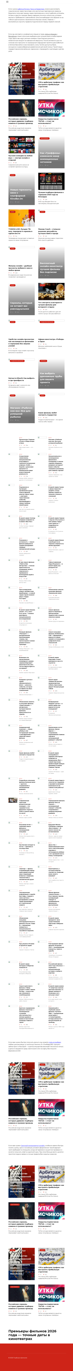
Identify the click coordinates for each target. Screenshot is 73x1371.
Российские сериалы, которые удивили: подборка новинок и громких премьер (20, 121)
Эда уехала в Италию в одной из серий (26, 944)
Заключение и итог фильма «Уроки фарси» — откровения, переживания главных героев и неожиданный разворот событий (56, 734)
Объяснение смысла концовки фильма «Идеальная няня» (56, 591)
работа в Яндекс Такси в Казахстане (31, 9)
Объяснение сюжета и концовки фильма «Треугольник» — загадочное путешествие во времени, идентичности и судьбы (26, 708)
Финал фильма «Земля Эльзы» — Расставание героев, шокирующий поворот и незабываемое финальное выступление (56, 899)
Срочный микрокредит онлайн (33, 1145)
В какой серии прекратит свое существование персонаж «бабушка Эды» (56, 921)
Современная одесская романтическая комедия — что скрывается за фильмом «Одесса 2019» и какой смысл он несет (26, 807)
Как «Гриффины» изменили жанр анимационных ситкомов (50, 157)
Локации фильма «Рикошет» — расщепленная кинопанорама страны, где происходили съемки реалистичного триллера (27, 638)
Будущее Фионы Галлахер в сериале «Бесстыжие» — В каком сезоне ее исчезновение (56, 828)
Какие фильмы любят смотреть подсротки (47, 414)
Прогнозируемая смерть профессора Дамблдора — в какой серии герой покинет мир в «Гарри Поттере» (27, 594)
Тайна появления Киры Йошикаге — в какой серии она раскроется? (56, 564)
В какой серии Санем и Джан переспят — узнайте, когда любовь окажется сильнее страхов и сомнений (56, 491)
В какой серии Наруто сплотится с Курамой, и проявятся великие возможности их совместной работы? (56, 784)
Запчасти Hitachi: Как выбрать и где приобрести (21, 379)
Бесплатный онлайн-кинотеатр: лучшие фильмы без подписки (51, 267)
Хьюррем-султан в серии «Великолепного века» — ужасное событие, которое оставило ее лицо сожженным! (25, 685)
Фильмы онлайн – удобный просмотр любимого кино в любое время (20, 268)
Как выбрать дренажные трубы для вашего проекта (51, 378)
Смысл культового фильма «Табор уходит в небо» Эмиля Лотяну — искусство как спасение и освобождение (27, 990)
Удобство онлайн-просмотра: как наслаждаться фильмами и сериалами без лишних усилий (21, 342)
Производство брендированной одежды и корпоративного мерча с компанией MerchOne (20, 79)
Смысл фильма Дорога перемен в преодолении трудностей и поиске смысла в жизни (56, 613)
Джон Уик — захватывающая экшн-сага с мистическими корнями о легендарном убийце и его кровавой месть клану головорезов (56, 850)
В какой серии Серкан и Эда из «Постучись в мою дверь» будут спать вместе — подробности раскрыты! (56, 522)
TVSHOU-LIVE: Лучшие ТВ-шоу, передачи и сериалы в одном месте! (20, 231)
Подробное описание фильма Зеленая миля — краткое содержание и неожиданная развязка (27, 785)
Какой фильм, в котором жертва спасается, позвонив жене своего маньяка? (56, 872)
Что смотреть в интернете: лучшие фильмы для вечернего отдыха (50, 305)
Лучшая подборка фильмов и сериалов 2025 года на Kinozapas (51, 194)
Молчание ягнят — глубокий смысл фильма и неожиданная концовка (25, 828)
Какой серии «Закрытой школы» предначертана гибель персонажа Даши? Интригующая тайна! (56, 684)
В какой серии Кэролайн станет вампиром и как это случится (56, 660)
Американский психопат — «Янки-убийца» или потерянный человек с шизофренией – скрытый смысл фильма (26, 733)
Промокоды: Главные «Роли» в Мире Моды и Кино (26, 441)
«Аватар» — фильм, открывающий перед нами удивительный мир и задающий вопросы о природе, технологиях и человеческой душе (26, 874)
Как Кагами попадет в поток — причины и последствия (27, 846)
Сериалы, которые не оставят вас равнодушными (21, 306)
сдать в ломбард (55, 1042)
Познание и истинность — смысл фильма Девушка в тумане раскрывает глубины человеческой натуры (27, 544)
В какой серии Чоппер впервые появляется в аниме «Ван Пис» (27, 520)
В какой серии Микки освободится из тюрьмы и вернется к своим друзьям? (56, 542)
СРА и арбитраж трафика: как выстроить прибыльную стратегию (51, 84)
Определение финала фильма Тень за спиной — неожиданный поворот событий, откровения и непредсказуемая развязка (57, 807)
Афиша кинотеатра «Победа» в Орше (51, 340)
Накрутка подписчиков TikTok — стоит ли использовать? (48, 121)
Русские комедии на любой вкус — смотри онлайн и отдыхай (20, 158)
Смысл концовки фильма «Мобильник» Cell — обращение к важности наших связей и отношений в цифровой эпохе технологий (56, 637)
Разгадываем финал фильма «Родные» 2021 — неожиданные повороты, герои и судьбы (56, 947)
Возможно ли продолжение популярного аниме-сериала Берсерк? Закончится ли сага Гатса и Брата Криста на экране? (26, 663)
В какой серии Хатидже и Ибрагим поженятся (26, 965)
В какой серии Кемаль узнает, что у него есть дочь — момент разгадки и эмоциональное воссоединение (27, 614)
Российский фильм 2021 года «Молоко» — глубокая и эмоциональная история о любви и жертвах (57, 968)
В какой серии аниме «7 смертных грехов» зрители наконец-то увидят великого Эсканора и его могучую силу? (56, 990)
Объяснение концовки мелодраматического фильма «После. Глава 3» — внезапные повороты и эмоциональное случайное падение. (27, 924)
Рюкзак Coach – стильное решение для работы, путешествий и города (49, 231)
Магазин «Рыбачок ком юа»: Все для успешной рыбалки (21, 412)
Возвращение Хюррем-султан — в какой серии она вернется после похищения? (55, 705)
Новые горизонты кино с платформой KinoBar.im (21, 194)
